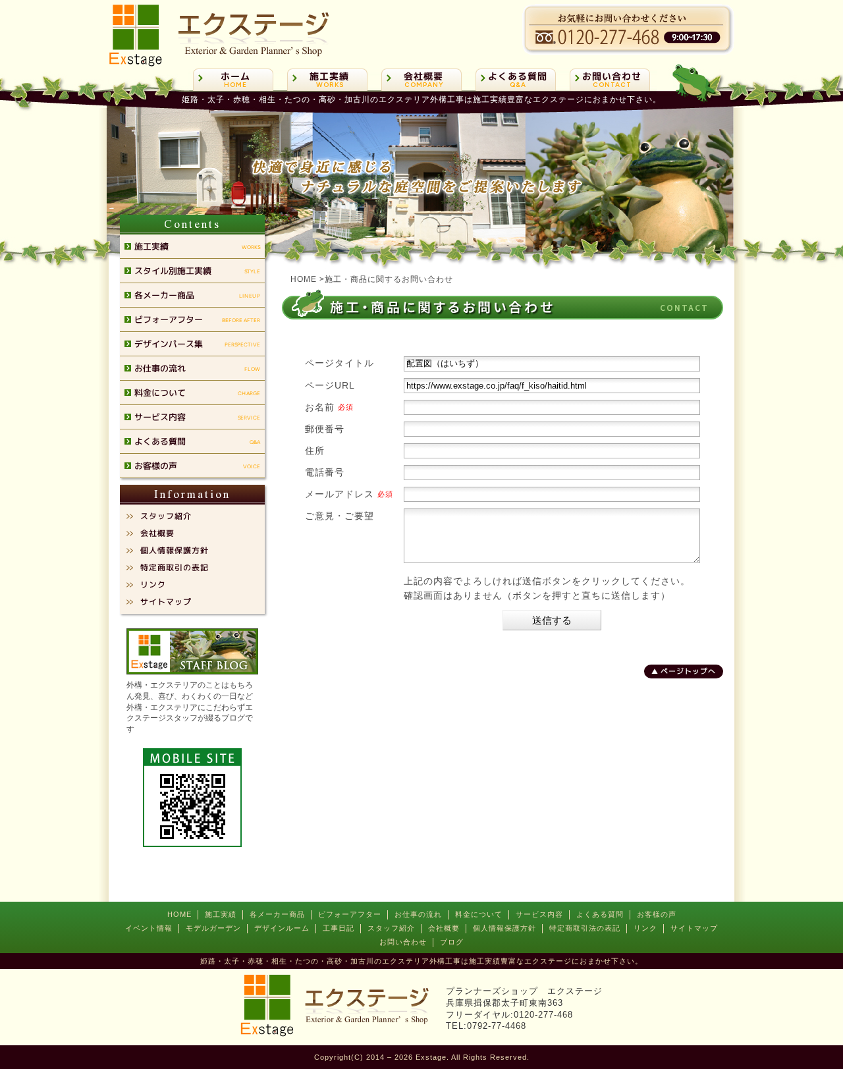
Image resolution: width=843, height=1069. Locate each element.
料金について (479, 914)
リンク (645, 928)
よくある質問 (600, 914)
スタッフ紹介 (391, 928)
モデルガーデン (213, 928)
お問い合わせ (403, 942)
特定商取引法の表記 (584, 928)
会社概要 (444, 928)
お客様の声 (656, 914)
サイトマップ (694, 928)
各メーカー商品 (277, 914)
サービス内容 (539, 914)
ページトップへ (688, 671)
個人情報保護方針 (504, 928)
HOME (179, 914)
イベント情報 (149, 928)
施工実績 (220, 914)
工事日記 (338, 928)
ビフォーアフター (349, 914)
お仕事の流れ (418, 914)
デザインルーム (282, 928)
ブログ (452, 942)
